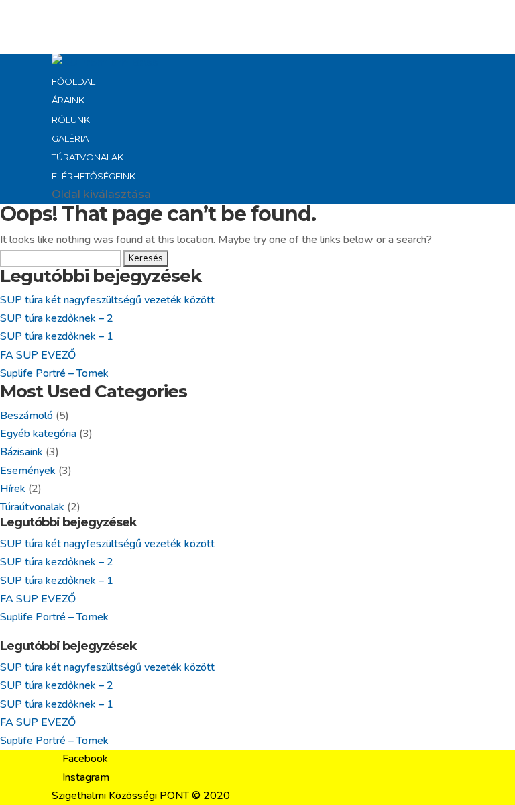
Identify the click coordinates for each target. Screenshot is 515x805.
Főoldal (73, 81)
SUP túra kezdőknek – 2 (56, 318)
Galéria (70, 138)
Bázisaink (21, 451)
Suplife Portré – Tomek (54, 373)
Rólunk (71, 119)
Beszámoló (26, 415)
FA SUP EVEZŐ (38, 355)
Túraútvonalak (32, 507)
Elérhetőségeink (93, 176)
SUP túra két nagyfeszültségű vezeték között (107, 300)
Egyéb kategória (38, 433)
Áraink (68, 100)
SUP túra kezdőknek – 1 (56, 336)
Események (28, 470)
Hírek (12, 488)
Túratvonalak (87, 157)
